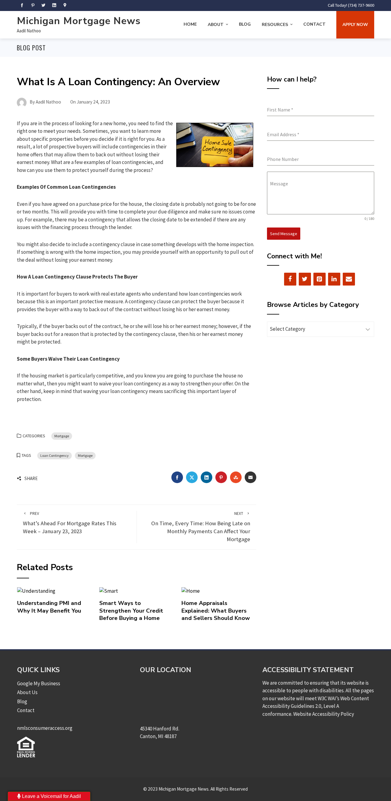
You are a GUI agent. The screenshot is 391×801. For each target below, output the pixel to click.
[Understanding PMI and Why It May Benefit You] (36, 590)
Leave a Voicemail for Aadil (51, 796)
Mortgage (61, 436)
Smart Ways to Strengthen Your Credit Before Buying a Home (131, 610)
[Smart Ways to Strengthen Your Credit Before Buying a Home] (108, 590)
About (216, 24)
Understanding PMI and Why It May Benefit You (49, 606)
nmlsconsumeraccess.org (44, 728)
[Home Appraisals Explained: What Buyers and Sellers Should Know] (190, 590)
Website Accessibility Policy (323, 714)
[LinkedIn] (334, 279)
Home (190, 24)
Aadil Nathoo (29, 31)
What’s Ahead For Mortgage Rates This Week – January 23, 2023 (69, 523)
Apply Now (355, 24)
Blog (245, 24)
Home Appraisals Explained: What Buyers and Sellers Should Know (215, 610)
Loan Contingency (54, 455)
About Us (27, 692)
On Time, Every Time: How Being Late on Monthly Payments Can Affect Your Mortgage (200, 527)
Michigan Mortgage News (79, 20)
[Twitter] (305, 279)
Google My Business (38, 683)
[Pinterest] (319, 279)
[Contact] (349, 279)
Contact (314, 24)
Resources (275, 24)
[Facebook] (290, 279)
